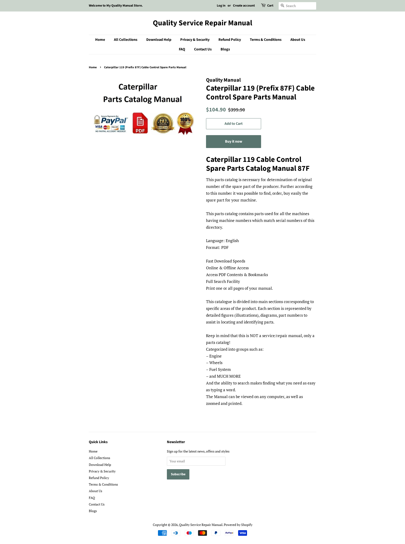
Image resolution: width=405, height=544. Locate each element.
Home (100, 39)
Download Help (158, 39)
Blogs (225, 49)
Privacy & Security (195, 39)
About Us (297, 39)
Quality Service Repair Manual (202, 23)
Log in (221, 5)
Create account (244, 5)
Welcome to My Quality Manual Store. (116, 5)
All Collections (125, 39)
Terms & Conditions (265, 39)
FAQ (182, 49)
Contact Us (203, 49)
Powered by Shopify (238, 524)
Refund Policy (229, 39)
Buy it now (233, 141)
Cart (270, 5)
